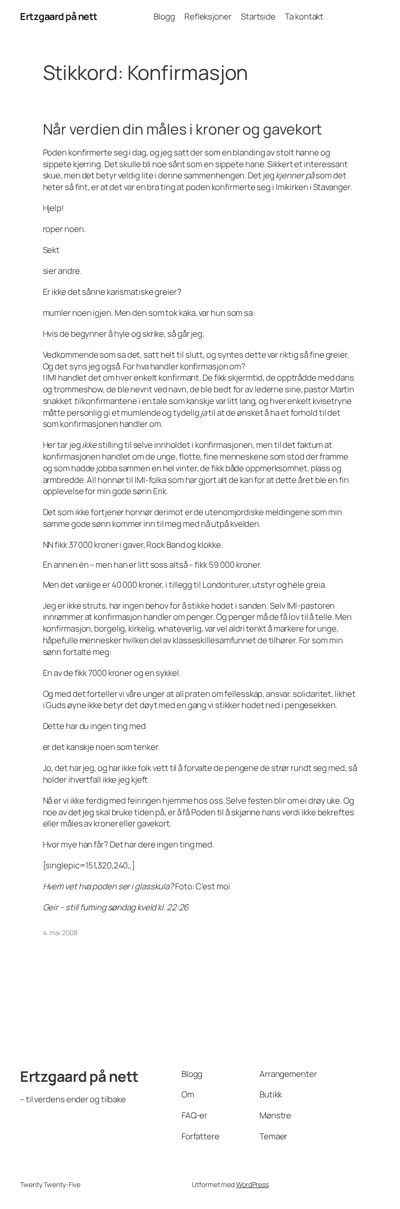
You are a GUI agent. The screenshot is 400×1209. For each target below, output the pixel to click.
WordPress (252, 1184)
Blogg (164, 16)
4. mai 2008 (60, 932)
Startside (258, 16)
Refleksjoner (208, 16)
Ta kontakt (304, 16)
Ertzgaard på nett (59, 16)
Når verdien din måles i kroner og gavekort (182, 129)
